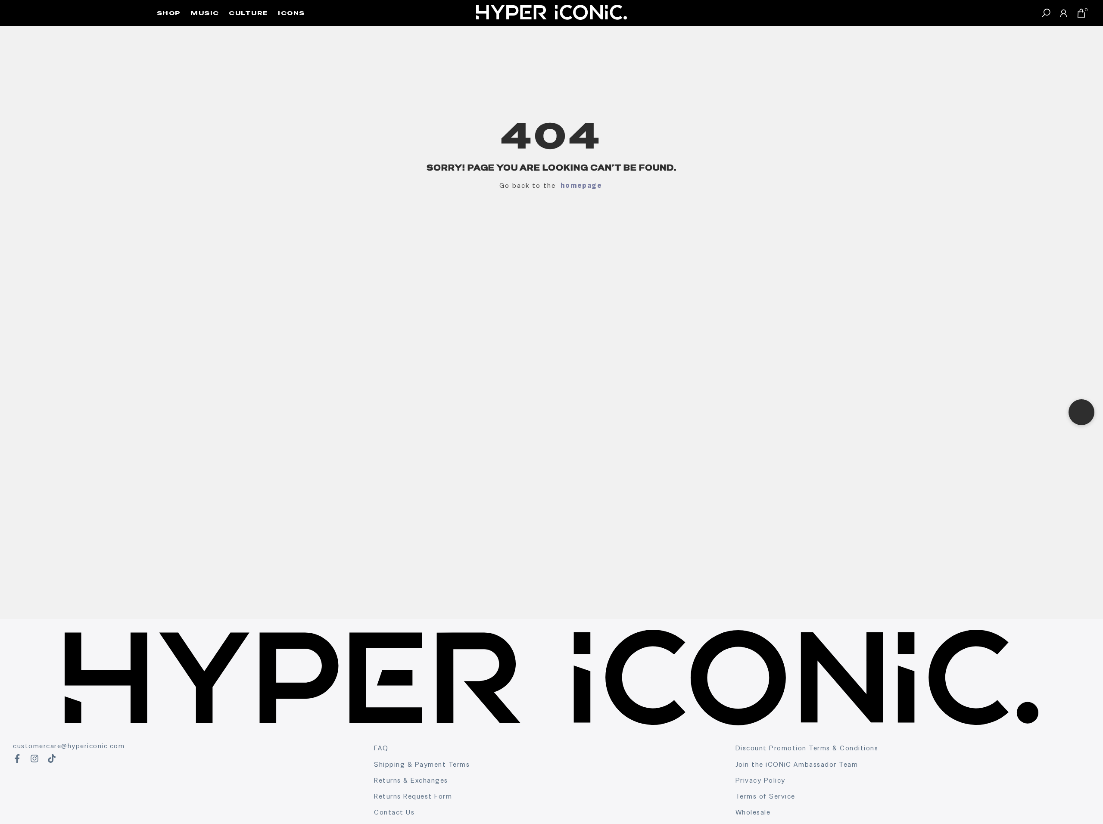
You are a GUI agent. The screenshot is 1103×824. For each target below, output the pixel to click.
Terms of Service (765, 796)
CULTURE (248, 13)
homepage (581, 185)
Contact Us (394, 812)
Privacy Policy (760, 780)
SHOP (169, 13)
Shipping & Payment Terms (422, 764)
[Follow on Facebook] (17, 758)
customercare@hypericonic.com (69, 745)
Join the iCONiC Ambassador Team (796, 764)
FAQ (381, 747)
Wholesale (753, 812)
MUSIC (204, 13)
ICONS (291, 13)
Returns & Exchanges (411, 780)
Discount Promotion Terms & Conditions (807, 747)
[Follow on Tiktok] (51, 758)
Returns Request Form (413, 796)
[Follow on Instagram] (34, 758)
